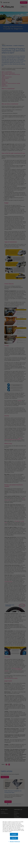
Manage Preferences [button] (15, 841)
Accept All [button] (14, 834)
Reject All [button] (14, 838)
